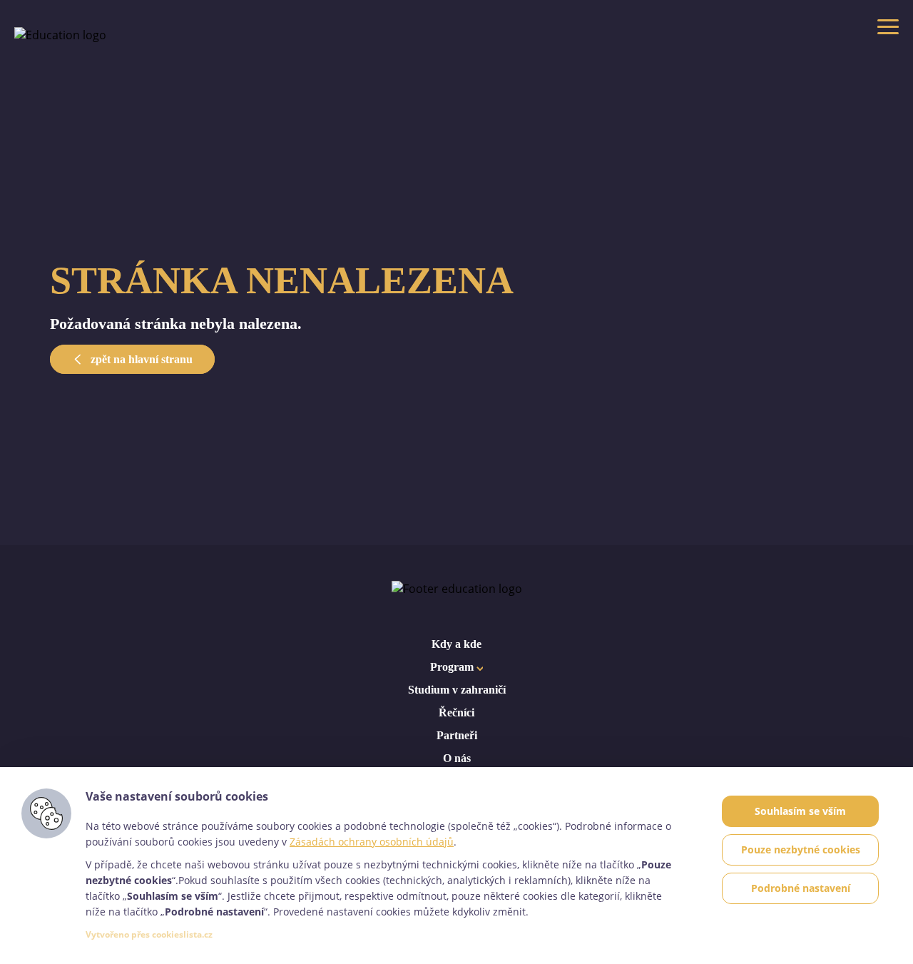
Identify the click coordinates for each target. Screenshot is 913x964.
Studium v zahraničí (457, 690)
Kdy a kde (456, 644)
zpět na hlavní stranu (140, 359)
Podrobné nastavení (800, 888)
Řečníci (456, 712)
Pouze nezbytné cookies (800, 849)
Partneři (457, 735)
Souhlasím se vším (800, 811)
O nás (457, 758)
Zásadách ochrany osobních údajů (372, 841)
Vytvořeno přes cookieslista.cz (149, 934)
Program (453, 667)
